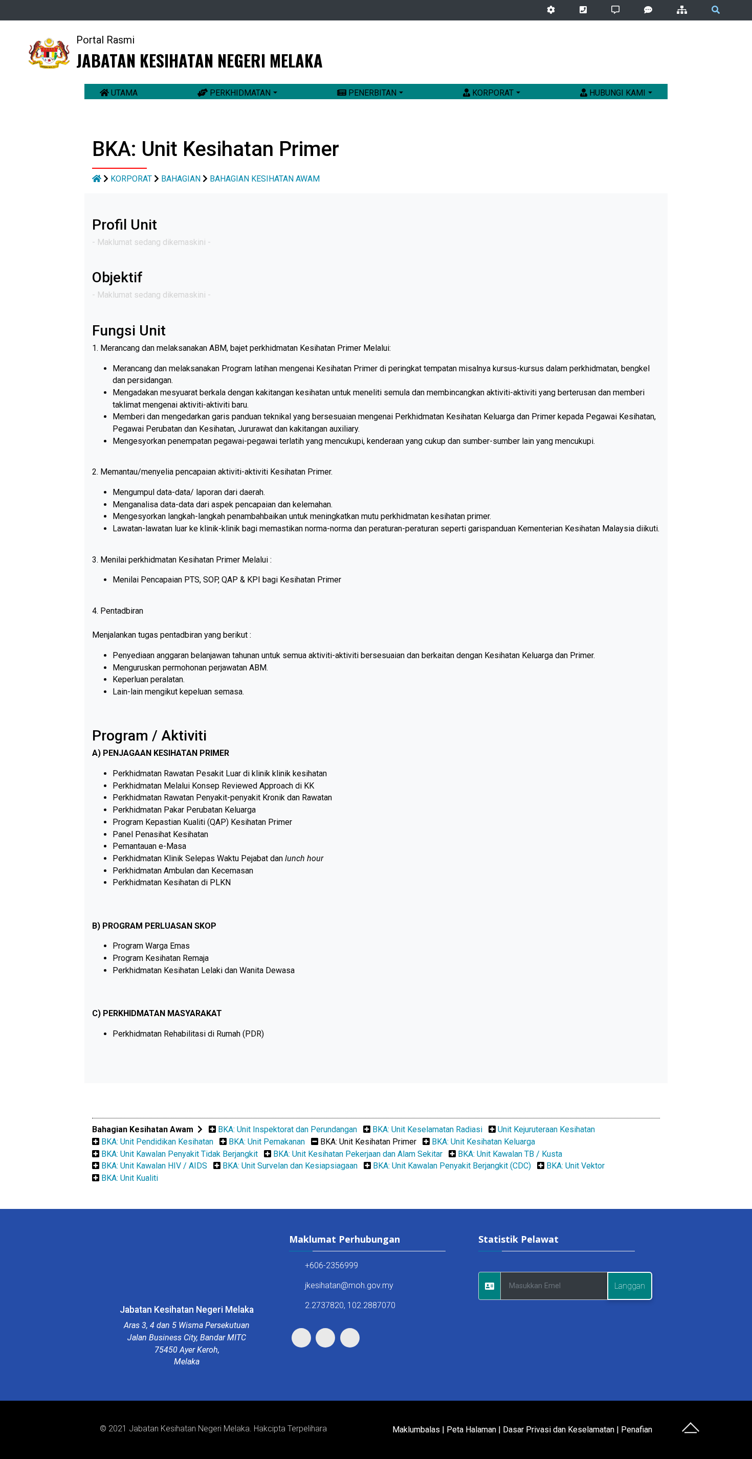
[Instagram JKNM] (728, 53)
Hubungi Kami (616, 93)
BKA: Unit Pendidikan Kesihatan (157, 1142)
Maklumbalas (416, 1429)
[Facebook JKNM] (714, 53)
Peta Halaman (471, 1429)
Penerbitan (371, 93)
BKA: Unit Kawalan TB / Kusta (510, 1154)
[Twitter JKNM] (700, 53)
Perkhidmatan (239, 93)
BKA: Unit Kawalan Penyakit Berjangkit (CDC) (452, 1166)
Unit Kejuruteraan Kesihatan (546, 1129)
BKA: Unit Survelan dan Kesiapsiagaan (290, 1166)
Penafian (636, 1429)
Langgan (629, 1286)
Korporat (492, 93)
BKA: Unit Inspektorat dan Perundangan (287, 1129)
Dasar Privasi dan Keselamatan (558, 1429)
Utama (123, 93)
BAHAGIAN (181, 179)
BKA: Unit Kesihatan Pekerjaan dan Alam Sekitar (358, 1154)
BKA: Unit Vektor (575, 1166)
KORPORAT (131, 179)
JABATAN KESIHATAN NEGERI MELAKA (199, 60)
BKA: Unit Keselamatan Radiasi (427, 1129)
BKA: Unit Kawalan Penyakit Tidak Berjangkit (179, 1154)
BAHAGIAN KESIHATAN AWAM (265, 179)
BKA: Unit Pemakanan (267, 1142)
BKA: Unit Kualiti (129, 1178)
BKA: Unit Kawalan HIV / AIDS (154, 1166)
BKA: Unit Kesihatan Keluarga (483, 1142)
